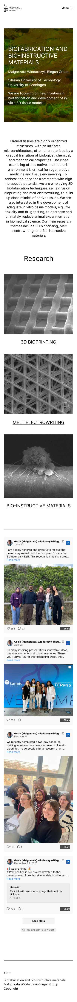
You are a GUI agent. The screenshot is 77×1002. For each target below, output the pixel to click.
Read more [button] (13, 559)
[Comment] (18, 720)
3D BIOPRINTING (38, 342)
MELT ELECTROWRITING (38, 422)
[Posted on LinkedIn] (68, 543)
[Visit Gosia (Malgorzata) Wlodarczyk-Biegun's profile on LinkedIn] (10, 543)
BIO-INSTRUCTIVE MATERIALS (39, 505)
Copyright (11, 988)
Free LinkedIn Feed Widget (40, 930)
